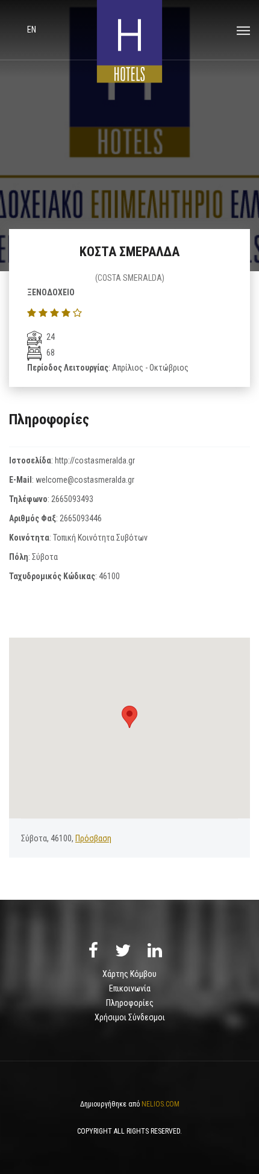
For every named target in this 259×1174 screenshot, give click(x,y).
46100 (109, 576)
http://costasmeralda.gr (95, 460)
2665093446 (81, 518)
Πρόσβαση (93, 838)
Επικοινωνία (130, 988)
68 (50, 352)
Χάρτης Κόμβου (129, 974)
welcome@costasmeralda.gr (85, 480)
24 (50, 337)
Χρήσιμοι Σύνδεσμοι (130, 1017)
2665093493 (72, 499)
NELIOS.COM (160, 1104)
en (31, 29)
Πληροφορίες (130, 1003)
